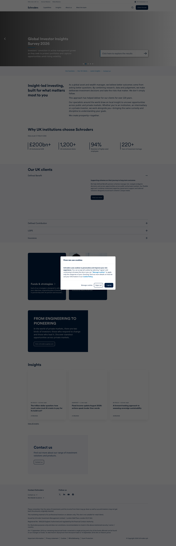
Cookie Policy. (88, 277)
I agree (109, 285)
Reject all (98, 285)
